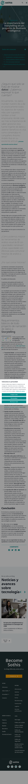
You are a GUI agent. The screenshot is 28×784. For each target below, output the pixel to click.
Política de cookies (20, 391)
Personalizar (14, 398)
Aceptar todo (14, 394)
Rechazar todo (14, 402)
